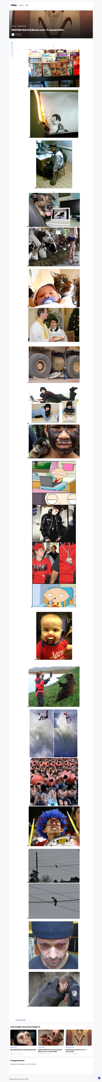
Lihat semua (89, 1026)
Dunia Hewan (13, 1047)
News (26, 5)
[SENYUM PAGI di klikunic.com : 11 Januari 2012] (79, 1038)
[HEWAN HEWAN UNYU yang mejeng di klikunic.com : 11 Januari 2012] (51, 1038)
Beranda (13, 26)
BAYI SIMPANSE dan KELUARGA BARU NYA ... (23, 1050)
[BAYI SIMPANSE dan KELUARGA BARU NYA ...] (23, 1038)
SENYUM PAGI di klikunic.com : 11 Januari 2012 (76, 1050)
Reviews (21, 5)
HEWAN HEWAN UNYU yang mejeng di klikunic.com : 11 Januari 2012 (50, 1050)
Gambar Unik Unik (21, 26)
